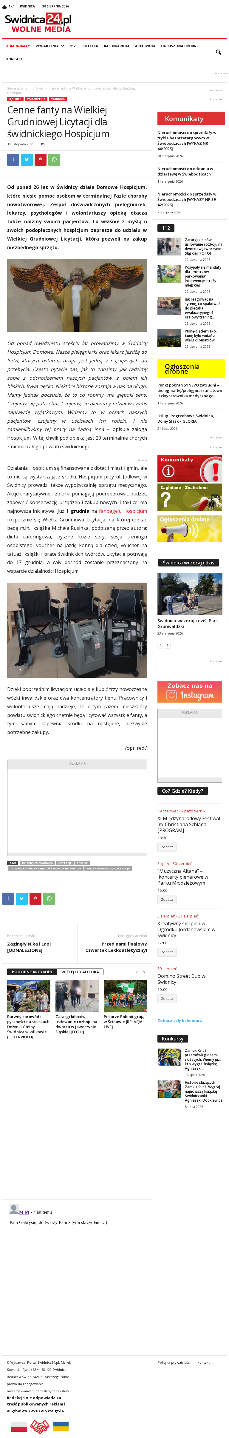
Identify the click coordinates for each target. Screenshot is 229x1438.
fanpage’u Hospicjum (123, 511)
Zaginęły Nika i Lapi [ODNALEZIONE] (29, 947)
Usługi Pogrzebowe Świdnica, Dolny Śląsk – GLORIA (185, 418)
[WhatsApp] (54, 160)
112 (72, 46)
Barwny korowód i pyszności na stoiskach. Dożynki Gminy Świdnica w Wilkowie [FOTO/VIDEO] (28, 1027)
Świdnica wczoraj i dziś (188, 562)
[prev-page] (137, 972)
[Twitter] (27, 160)
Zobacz (167, 847)
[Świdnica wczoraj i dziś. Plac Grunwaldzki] (189, 594)
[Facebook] (13, 160)
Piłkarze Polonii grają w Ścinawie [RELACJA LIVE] (124, 1021)
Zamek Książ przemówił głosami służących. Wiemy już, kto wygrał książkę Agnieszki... (203, 1059)
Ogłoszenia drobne (179, 46)
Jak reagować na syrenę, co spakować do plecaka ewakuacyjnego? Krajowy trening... (202, 308)
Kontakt (14, 59)
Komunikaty (18, 46)
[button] (218, 52)
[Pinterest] (41, 160)
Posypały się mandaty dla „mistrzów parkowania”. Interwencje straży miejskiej (203, 276)
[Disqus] (77, 1119)
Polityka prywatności (174, 1362)
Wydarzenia (47, 46)
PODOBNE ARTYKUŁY (32, 971)
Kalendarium (116, 46)
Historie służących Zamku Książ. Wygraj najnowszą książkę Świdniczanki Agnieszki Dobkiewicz (203, 1091)
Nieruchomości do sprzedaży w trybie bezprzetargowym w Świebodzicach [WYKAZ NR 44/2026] (186, 140)
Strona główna (17, 88)
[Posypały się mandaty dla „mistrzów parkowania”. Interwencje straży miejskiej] (169, 274)
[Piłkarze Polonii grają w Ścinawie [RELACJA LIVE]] (125, 996)
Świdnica (58, 99)
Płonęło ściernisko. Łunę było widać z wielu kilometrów (201, 336)
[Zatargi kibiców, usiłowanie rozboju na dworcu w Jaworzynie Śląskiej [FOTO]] (77, 996)
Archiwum (145, 46)
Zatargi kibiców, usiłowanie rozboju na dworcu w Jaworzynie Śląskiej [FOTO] (76, 1024)
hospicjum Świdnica (37, 863)
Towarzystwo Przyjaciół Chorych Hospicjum (45, 868)
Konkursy (173, 1038)
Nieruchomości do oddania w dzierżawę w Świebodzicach (185, 171)
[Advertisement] (77, 811)
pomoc (82, 863)
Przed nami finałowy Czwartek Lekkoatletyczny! (116, 947)
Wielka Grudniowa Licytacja (108, 868)
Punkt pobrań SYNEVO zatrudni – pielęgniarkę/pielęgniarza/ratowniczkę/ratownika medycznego (189, 390)
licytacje (65, 863)
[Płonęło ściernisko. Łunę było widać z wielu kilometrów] (169, 338)
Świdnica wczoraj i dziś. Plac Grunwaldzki (187, 623)
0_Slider (38, 88)
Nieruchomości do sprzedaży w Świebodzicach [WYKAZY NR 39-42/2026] (187, 199)
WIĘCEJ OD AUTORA (80, 971)
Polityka (89, 46)
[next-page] (144, 972)
